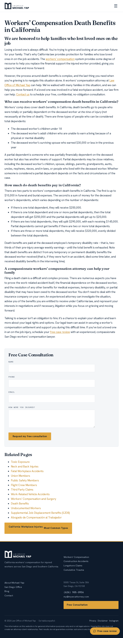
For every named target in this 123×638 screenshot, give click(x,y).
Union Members (20, 476)
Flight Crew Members (24, 485)
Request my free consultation (30, 436)
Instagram (114, 620)
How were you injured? (21, 407)
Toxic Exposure (20, 462)
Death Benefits (20, 503)
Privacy (92, 620)
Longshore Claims (73, 565)
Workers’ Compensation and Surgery (33, 499)
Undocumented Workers (26, 508)
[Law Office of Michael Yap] (16, 6)
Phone (11, 377)
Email (11, 392)
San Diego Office (13, 586)
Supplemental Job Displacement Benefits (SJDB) (40, 513)
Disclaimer (103, 620)
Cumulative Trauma (74, 569)
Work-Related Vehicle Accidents (30, 494)
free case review (60, 332)
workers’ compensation (60, 59)
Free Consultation (77, 604)
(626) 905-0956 (74, 592)
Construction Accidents (76, 561)
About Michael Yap (14, 582)
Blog (6, 591)
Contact (8, 595)
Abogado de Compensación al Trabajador (36, 517)
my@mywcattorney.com (76, 596)
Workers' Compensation (76, 556)
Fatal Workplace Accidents (27, 471)
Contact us (22, 94)
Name (11, 362)
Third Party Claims (22, 489)
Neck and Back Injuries (24, 466)
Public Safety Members (25, 480)
